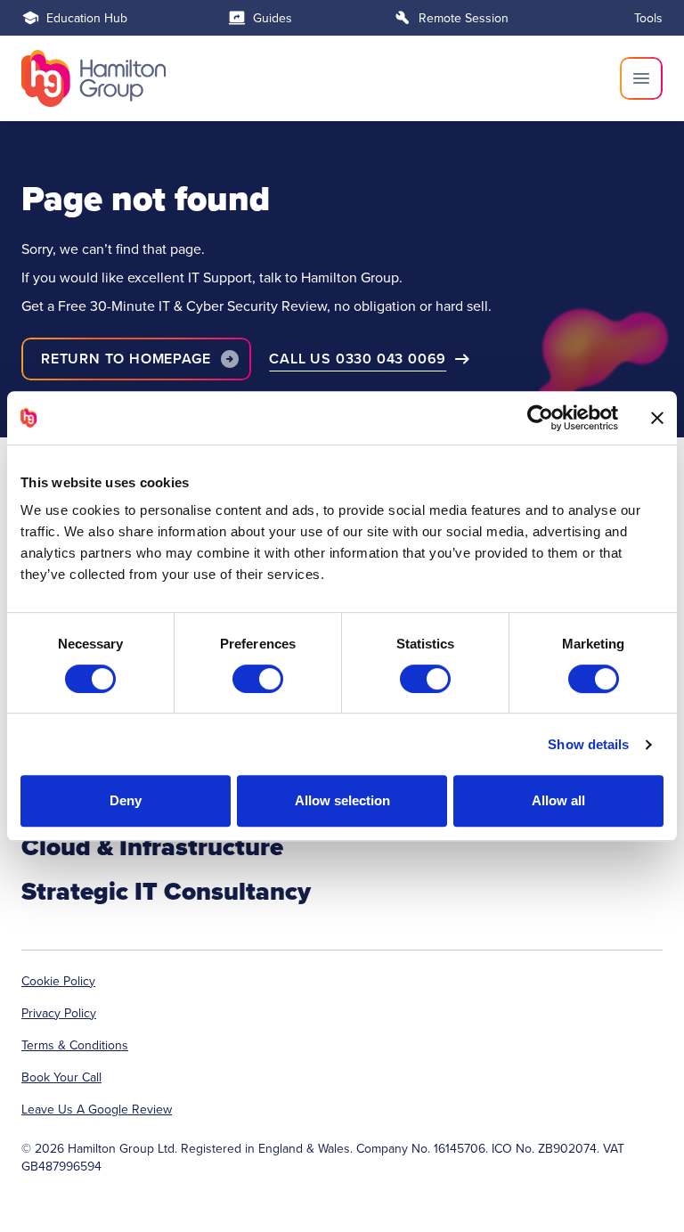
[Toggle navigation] (641, 78)
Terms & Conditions (74, 1045)
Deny (126, 800)
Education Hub (86, 18)
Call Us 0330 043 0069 (357, 358)
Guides (272, 18)
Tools (648, 18)
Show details (588, 744)
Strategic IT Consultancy (166, 891)
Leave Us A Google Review (96, 1109)
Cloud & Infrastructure (152, 846)
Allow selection (342, 800)
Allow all (558, 800)
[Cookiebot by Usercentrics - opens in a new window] (540, 417)
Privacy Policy (58, 1013)
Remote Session (464, 18)
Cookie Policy (58, 981)
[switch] (257, 679)
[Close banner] (657, 418)
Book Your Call (61, 1077)
